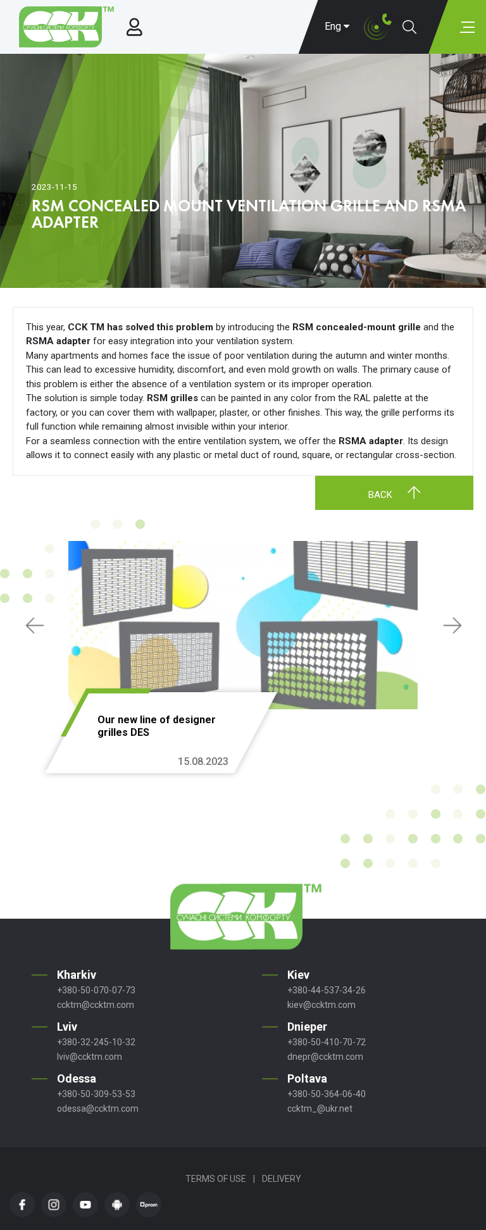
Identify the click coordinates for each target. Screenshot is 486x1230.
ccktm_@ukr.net (319, 1108)
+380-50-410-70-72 (326, 1042)
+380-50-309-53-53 (96, 1094)
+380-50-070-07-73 (96, 990)
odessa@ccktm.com (98, 1108)
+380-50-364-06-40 (326, 1094)
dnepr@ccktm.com (325, 1057)
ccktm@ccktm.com (95, 1005)
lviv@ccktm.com (89, 1057)
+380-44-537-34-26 (326, 990)
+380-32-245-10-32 (96, 1042)
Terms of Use (215, 1179)
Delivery (281, 1179)
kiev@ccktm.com (321, 1005)
